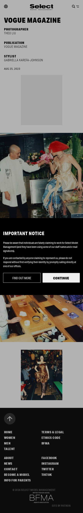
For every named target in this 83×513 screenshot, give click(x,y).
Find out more (21, 278)
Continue (61, 278)
